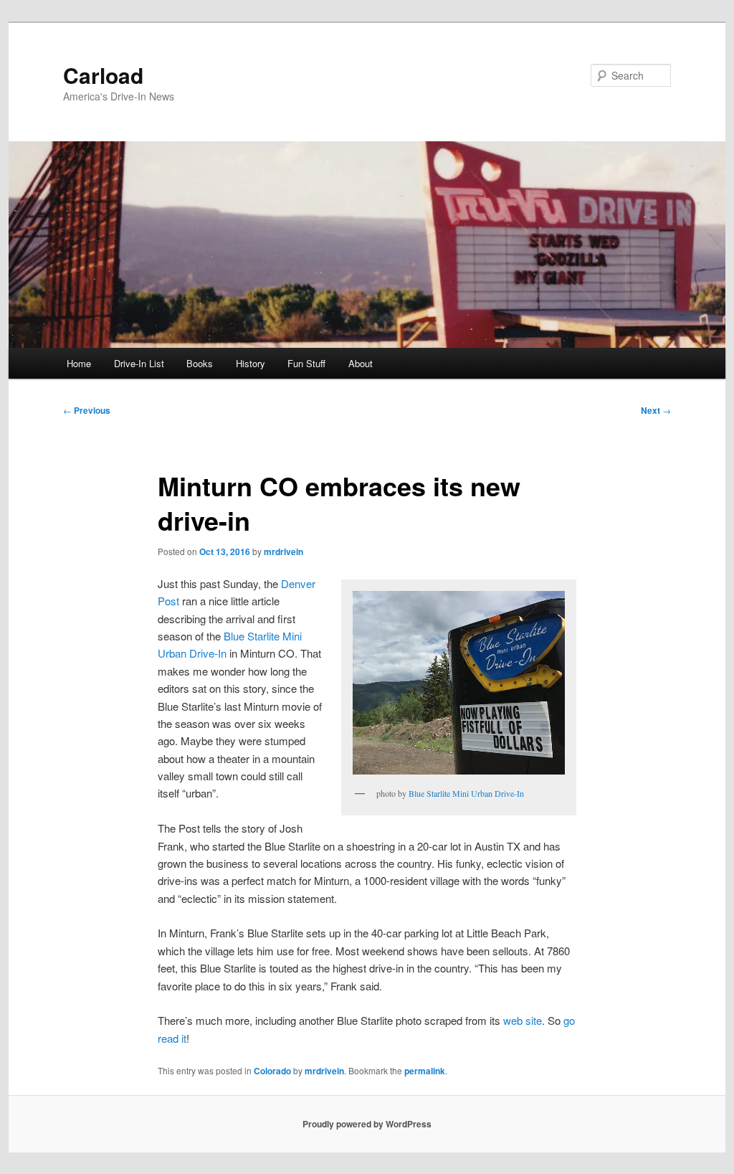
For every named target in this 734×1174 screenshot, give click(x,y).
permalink (424, 1070)
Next (656, 410)
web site (522, 1020)
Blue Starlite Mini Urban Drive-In (466, 793)
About (360, 363)
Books (199, 363)
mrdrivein (283, 551)
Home (79, 363)
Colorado (272, 1070)
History (250, 363)
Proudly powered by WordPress (367, 1123)
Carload (103, 75)
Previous (86, 410)
